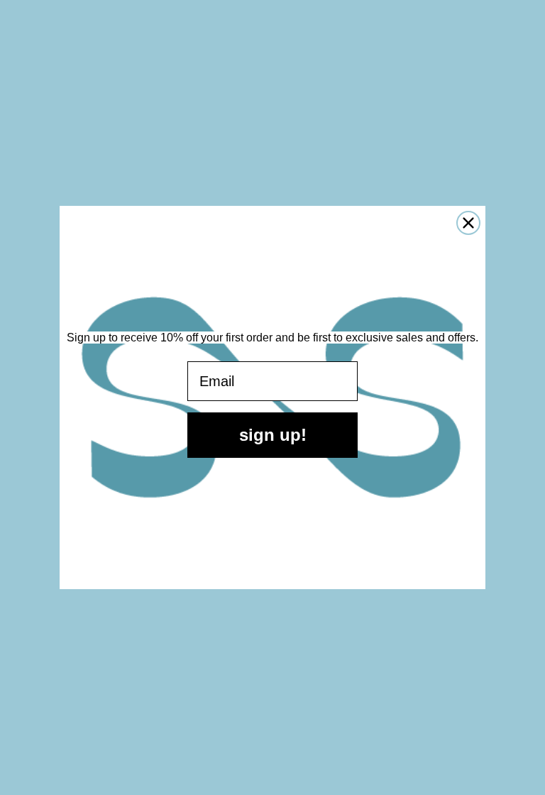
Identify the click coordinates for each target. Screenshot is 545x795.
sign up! (273, 434)
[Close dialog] (468, 223)
